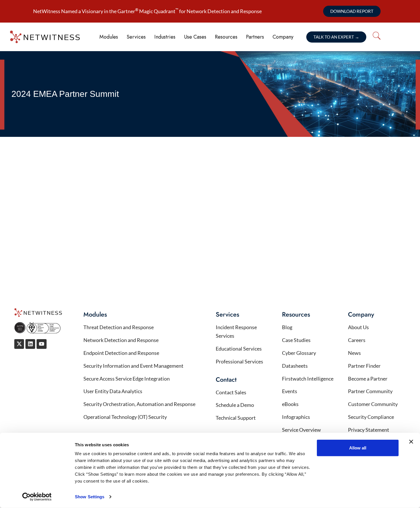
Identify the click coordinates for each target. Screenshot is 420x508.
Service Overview (301, 430)
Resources (226, 37)
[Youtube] (41, 344)
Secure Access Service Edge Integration (126, 378)
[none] (398, 37)
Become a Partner (367, 378)
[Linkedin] (30, 344)
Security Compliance (371, 417)
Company (283, 37)
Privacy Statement (368, 430)
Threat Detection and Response (118, 327)
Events (289, 391)
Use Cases (195, 37)
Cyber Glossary (299, 353)
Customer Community (373, 404)
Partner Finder (364, 366)
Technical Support (236, 418)
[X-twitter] (19, 344)
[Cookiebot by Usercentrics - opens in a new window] (37, 497)
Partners (255, 37)
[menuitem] (394, 35)
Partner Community (370, 391)
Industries (164, 37)
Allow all (357, 447)
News (354, 353)
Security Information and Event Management (133, 366)
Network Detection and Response (121, 340)
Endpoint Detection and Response (121, 353)
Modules (108, 37)
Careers (356, 340)
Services (136, 37)
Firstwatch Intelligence (307, 378)
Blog (287, 327)
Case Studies (296, 340)
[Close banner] (411, 442)
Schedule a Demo (235, 405)
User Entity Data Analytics (112, 391)
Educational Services (239, 348)
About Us (358, 327)
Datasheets (295, 366)
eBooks (290, 404)
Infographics (296, 417)
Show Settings (89, 496)
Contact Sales (231, 392)
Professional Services (239, 361)
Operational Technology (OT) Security (125, 417)
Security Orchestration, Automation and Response (139, 404)
